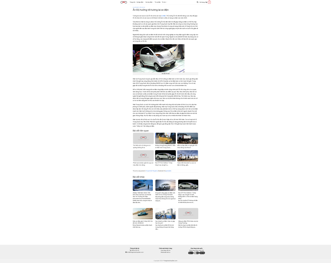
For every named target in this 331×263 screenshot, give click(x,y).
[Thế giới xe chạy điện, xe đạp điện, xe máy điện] (123, 2)
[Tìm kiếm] (197, 2)
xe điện (163, 16)
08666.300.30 (135, 250)
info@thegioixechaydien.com (135, 252)
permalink (168, 171)
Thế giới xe (142, 7)
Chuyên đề (136, 7)
